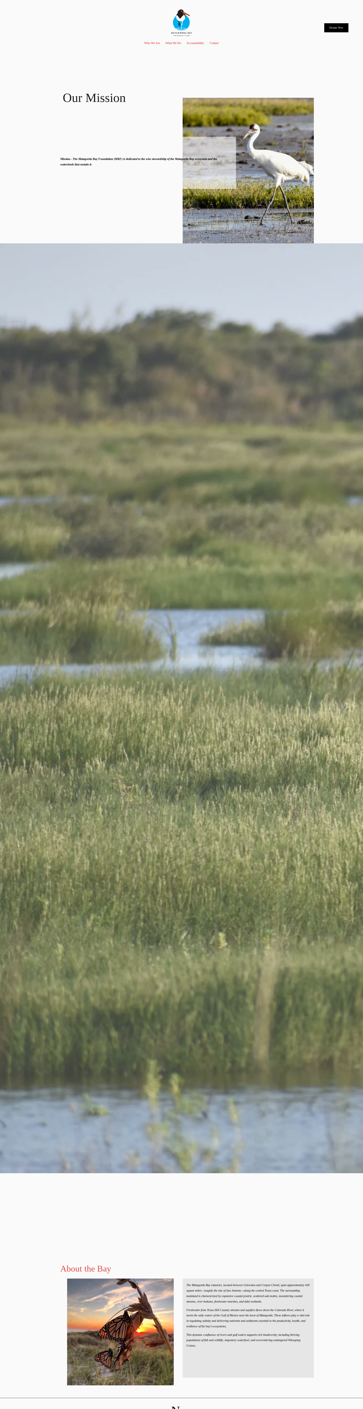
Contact (214, 43)
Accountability (195, 43)
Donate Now (336, 27)
